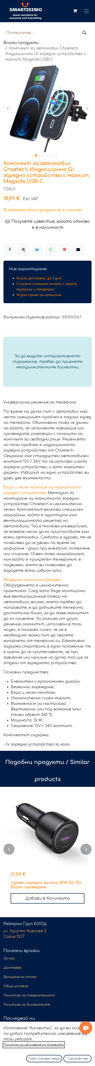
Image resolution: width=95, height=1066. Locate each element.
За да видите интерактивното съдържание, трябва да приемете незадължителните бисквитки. (47, 361)
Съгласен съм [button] (77, 1058)
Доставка (12, 967)
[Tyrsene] (84, 33)
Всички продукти (20, 43)
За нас (9, 958)
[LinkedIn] (37, 249)
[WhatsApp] (50, 249)
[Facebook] (9, 249)
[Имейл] (78, 249)
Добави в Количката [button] (47, 898)
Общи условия (15, 986)
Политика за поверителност (29, 995)
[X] (23, 249)
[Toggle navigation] (87, 11)
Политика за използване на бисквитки (34, 1044)
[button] (7, 108)
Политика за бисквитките (26, 1004)
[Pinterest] (64, 249)
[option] (47, 849)
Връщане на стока (19, 977)
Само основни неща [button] (44, 1058)
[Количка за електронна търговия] (75, 11)
